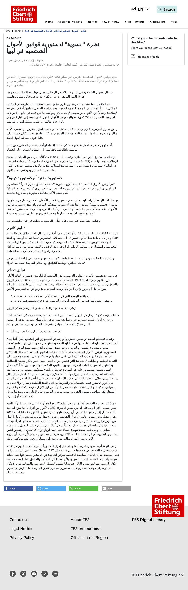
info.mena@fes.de (148, 56)
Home (49, 21)
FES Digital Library (149, 519)
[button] (18, 488)
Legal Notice (21, 528)
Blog (128, 21)
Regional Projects (70, 21)
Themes (91, 21)
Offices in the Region (89, 537)
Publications (157, 21)
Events (139, 21)
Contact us (19, 519)
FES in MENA (111, 21)
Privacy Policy (22, 537)
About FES (80, 519)
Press (173, 21)
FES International (86, 528)
